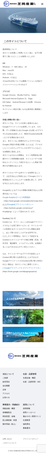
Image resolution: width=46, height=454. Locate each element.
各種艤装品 (7, 412)
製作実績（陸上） (10, 424)
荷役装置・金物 (9, 416)
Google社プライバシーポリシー (20, 204)
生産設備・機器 (29, 378)
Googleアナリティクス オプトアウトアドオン (22, 268)
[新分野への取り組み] (23, 323)
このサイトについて (9, 443)
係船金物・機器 (9, 408)
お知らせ (6, 397)
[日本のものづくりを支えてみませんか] (23, 341)
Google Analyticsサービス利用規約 (16, 197)
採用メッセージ (29, 412)
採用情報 (26, 408)
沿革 (4, 390)
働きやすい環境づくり (32, 416)
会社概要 (6, 386)
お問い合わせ (7, 439)
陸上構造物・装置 (10, 420)
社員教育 (26, 420)
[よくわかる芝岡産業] (23, 305)
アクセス (6, 393)
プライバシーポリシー (30, 439)
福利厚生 (26, 424)
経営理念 (6, 382)
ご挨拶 (5, 378)
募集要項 (26, 428)
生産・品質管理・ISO (31, 382)
